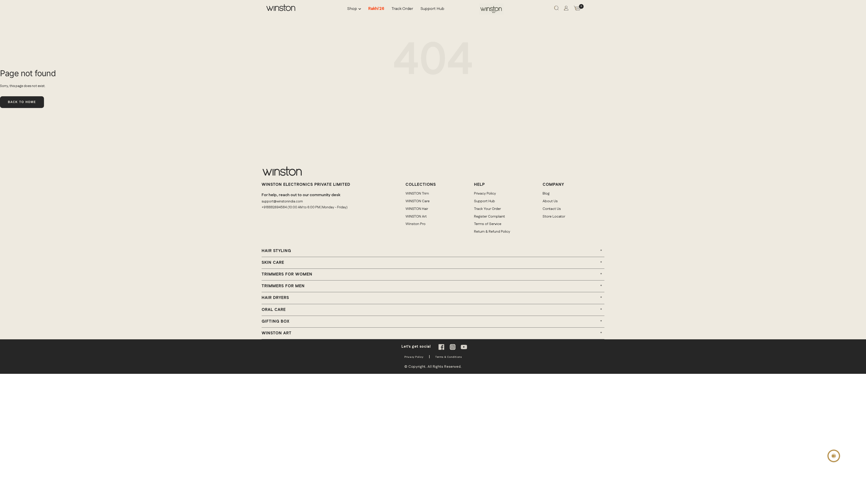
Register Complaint (489, 216)
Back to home (22, 102)
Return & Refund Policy (492, 231)
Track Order (402, 9)
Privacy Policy (485, 193)
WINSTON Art (416, 216)
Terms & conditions (448, 357)
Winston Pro (415, 224)
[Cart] (577, 9)
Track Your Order (487, 208)
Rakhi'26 (376, 9)
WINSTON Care (417, 201)
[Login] (566, 9)
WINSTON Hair (416, 208)
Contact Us (552, 208)
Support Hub (432, 9)
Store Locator (554, 216)
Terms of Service (487, 224)
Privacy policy (414, 357)
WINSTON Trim (417, 193)
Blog (546, 193)
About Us (550, 201)
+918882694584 (274, 207)
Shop (352, 9)
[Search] (556, 9)
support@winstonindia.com (282, 201)
